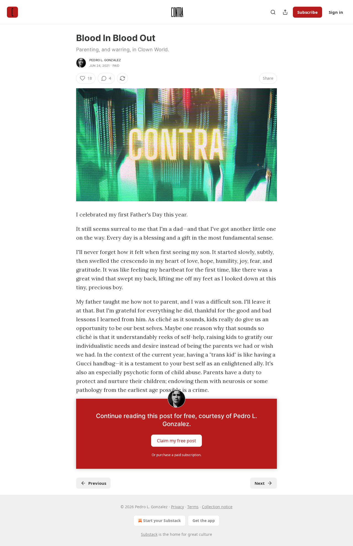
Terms (193, 506)
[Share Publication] (285, 12)
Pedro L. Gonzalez (105, 60)
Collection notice (217, 506)
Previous (97, 483)
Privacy (177, 506)
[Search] (273, 12)
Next (260, 483)
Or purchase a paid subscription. (176, 455)
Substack (149, 534)
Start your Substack (162, 520)
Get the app (203, 520)
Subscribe (307, 12)
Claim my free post (176, 441)
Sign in (336, 12)
